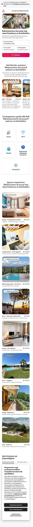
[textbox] (9, 50)
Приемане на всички (16, 505)
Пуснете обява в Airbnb (20, 11)
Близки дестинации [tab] (8, 462)
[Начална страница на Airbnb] (3, 11)
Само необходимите (15, 509)
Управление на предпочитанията (16, 514)
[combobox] (16, 43)
